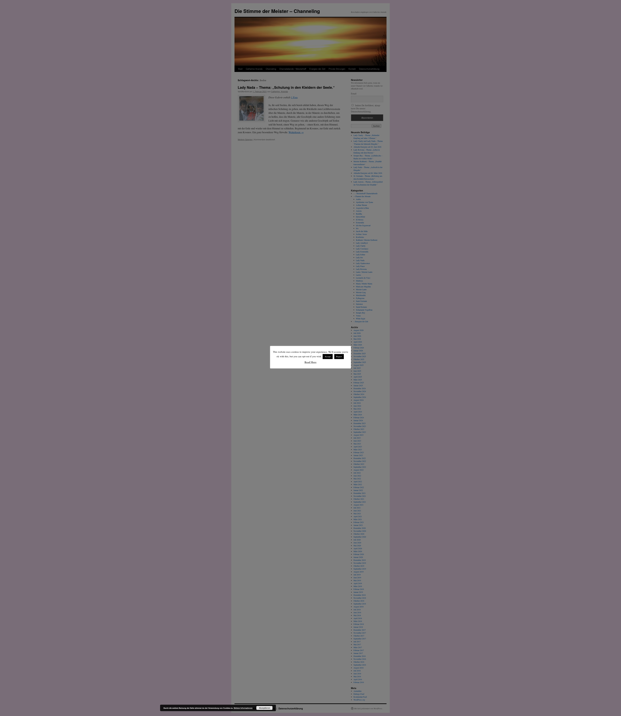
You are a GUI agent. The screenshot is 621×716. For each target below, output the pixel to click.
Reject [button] (339, 356)
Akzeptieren (264, 707)
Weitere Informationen (243, 708)
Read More (310, 362)
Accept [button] (328, 356)
